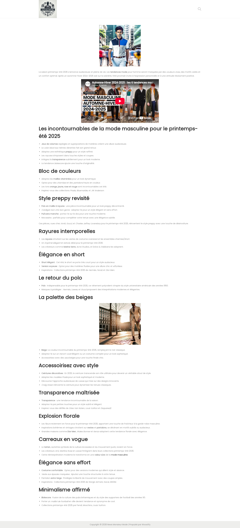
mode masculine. (119, 454)
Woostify (146, 524)
